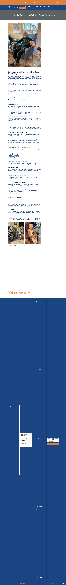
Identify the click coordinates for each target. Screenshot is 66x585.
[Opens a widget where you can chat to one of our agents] (62, 583)
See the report (24, 443)
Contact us (10, 219)
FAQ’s (41, 6)
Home (21, 6)
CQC (33, 189)
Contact (49, 6)
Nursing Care (11, 291)
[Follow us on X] (59, 2)
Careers (44, 6)
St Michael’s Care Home (13, 82)
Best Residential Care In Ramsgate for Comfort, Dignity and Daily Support (19, 292)
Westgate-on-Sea (26, 82)
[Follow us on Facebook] (57, 2)
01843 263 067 (28, 3)
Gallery (37, 6)
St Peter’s (36, 77)
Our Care (24, 6)
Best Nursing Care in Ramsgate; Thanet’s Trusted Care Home (17, 293)
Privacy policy (52, 583)
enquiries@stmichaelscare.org (40, 3)
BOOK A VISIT (22, 8)
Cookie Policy (56, 583)
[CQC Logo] (24, 435)
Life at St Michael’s (31, 6)
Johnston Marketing (22, 583)
